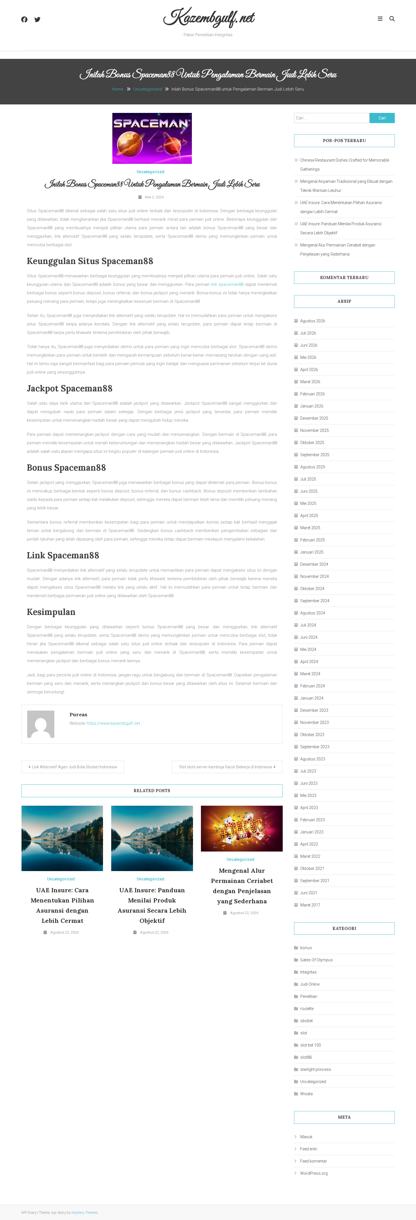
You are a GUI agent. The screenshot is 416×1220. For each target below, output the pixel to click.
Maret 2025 (310, 528)
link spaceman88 (227, 284)
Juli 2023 (308, 771)
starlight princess (315, 1069)
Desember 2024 (314, 564)
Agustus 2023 (312, 759)
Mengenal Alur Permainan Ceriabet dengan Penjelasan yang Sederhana (337, 249)
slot (303, 1033)
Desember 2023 (314, 710)
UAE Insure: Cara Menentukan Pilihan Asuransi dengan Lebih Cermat (341, 207)
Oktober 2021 (312, 868)
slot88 (306, 1057)
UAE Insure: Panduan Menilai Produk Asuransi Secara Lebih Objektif (340, 228)
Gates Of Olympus (316, 960)
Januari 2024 (311, 698)
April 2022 (309, 844)
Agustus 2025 (312, 467)
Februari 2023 (312, 820)
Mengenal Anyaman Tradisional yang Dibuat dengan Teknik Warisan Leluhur (346, 186)
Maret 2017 (310, 905)
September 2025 (314, 455)
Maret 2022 (310, 856)
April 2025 (309, 515)
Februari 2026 (312, 394)
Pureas (78, 714)
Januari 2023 (311, 832)
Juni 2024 (309, 637)
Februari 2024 (312, 686)
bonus (306, 947)
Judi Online (309, 984)
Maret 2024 (310, 674)
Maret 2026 (310, 381)
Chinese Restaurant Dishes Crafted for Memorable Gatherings (344, 164)
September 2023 (314, 747)
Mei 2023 (308, 795)
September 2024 (314, 601)
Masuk (306, 1137)
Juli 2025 (308, 479)
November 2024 (314, 576)
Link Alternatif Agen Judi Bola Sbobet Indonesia (74, 767)
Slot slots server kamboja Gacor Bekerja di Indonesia (225, 767)
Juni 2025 (309, 491)
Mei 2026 (308, 357)
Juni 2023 (309, 783)
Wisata (306, 1094)
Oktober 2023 (312, 734)
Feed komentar (313, 1161)
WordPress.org (314, 1173)
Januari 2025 (311, 552)
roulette (307, 1008)
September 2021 (314, 880)
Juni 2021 (309, 893)
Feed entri (308, 1149)
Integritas (308, 972)
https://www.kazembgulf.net (113, 723)
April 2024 (309, 661)
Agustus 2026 (312, 321)
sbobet (306, 1021)
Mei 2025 (308, 503)
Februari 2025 (312, 540)
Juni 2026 (309, 345)
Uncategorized (150, 172)
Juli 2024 (308, 625)
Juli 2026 (308, 333)
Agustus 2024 (312, 613)
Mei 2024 (308, 649)
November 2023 (314, 722)
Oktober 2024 (312, 588)
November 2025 (314, 430)
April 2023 (309, 807)
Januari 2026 (311, 406)
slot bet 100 (310, 1045)
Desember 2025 (314, 418)
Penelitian (308, 996)
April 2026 (309, 369)
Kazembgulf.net (208, 18)
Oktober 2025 (312, 442)
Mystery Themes (85, 1212)
